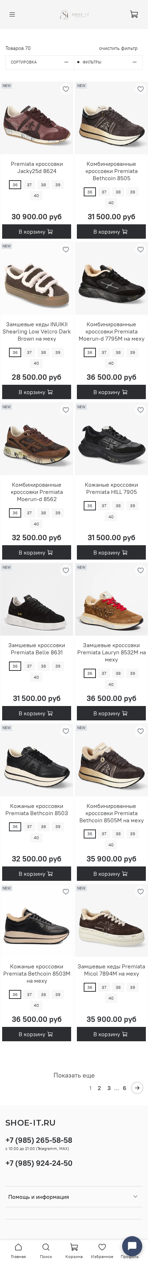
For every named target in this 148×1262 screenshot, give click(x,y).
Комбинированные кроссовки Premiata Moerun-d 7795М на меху (111, 331)
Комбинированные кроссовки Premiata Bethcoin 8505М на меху (111, 813)
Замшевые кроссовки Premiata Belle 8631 (36, 648)
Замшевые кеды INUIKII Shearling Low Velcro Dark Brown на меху (37, 331)
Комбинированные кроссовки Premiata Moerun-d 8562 (37, 492)
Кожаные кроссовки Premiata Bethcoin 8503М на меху (36, 973)
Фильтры (92, 62)
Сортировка (24, 62)
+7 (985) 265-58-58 (38, 1140)
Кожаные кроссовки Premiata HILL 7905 (111, 488)
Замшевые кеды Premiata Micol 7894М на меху (111, 970)
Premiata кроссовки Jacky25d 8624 (37, 167)
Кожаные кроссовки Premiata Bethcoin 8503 (36, 809)
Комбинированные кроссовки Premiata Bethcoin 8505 (111, 171)
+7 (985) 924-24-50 (39, 1163)
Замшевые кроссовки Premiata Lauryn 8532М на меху (111, 652)
